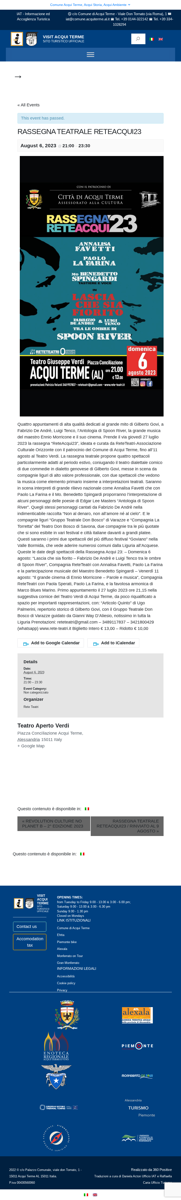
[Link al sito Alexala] (131, 1015)
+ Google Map (31, 746)
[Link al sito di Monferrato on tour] (131, 1076)
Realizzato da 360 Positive (151, 1170)
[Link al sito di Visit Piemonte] (131, 1046)
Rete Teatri (31, 707)
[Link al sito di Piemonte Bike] (50, 1138)
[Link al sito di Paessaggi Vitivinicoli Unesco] (131, 1138)
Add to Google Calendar (55, 643)
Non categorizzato (36, 692)
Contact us (26, 926)
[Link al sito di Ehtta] (52, 1107)
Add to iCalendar (118, 643)
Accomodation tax (29, 942)
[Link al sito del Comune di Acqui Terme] (60, 1015)
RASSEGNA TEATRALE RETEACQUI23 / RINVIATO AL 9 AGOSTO (128, 826)
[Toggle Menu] (90, 54)
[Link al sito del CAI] (50, 1076)
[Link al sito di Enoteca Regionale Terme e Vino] (50, 1046)
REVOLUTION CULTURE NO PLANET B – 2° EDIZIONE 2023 (52, 823)
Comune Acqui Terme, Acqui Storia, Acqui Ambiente (89, 5)
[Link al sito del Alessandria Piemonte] (133, 1107)
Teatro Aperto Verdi (43, 726)
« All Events (28, 105)
